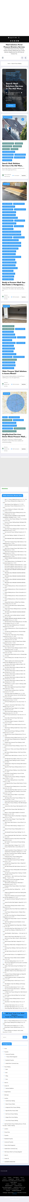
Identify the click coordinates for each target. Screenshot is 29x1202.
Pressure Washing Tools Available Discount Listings (14, 651)
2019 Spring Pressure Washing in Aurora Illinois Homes (15, 770)
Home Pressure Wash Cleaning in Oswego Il (13, 825)
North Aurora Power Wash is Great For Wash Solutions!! (15, 938)
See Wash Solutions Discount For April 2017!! (13, 951)
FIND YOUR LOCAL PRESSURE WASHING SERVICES (15, 569)
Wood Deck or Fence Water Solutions (12, 1001)
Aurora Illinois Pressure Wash (13, 72)
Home (5, 1048)
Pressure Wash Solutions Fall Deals (11, 801)
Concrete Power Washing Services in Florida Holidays (15, 631)
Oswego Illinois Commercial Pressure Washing (11, 256)
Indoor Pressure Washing (7, 228)
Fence (7, 1079)
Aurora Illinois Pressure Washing (9, 337)
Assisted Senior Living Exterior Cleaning (12, 851)
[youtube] (18, 41)
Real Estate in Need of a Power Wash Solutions (14, 970)
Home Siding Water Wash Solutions (11, 1008)
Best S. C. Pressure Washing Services (12, 499)
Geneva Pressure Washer (7, 226)
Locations (6, 1098)
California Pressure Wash (13, 75)
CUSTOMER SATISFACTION (9, 1161)
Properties (6, 1052)
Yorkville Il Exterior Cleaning (8, 273)
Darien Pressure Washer (7, 428)
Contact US (6, 1086)
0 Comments (16, 175)
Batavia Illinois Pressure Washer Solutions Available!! (15, 957)
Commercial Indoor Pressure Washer (10, 217)
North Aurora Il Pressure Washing (9, 359)
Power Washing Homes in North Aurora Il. (13, 980)
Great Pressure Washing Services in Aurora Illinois (14, 780)
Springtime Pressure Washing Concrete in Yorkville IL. (15, 760)
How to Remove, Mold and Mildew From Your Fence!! (15, 995)
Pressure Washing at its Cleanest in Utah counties (14, 509)
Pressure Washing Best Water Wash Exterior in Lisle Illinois (16, 835)
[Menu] (2, 57)
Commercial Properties (10, 1054)
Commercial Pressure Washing (8, 342)
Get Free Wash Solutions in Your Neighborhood (14, 954)
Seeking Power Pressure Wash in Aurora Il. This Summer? (16, 918)
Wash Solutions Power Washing (11, 504)
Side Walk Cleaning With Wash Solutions (12, 866)
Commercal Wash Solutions (10, 1005)
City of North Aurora (7, 340)
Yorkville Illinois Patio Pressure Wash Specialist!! (14, 806)
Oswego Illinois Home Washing (8, 259)
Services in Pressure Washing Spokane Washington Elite (15, 522)
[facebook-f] (10, 41)
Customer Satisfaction (10, 1088)
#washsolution (10, 71)
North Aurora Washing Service (9, 254)
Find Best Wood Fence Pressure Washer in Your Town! (15, 525)
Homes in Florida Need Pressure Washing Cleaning (14, 605)
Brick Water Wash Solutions (10, 1006)
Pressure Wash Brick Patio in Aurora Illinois (13, 846)
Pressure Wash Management (11, 1056)
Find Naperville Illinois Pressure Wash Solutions (14, 783)
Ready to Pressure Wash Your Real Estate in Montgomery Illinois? (13, 283)
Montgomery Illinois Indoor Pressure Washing (11, 245)
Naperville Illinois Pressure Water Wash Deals (13, 809)
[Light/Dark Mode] (25, 57)
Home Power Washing (12, 80)
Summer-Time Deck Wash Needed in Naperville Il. (14, 902)
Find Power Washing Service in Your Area (13, 701)
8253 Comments (15, 449)
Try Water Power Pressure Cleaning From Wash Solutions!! (16, 992)
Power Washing (7, 1066)
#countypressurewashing (8, 143)
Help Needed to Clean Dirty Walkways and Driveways (15, 983)
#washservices (10, 69)
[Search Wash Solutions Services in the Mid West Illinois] (14, 127)
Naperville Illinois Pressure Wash (12, 1110)
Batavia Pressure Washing (13, 74)
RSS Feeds (6, 1095)
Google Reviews (7, 1091)
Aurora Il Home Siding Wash (8, 326)
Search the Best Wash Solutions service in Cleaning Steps (16, 654)
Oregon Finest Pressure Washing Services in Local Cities (15, 608)
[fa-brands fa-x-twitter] (12, 41)
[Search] (22, 58)
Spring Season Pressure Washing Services (13, 506)
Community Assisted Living (8, 345)
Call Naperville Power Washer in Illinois (12, 758)
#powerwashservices (7, 146)
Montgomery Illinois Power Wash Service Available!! (15, 908)
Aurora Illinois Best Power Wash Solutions (13, 928)
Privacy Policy (7, 1132)
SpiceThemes (14, 1193)
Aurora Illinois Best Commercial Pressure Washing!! (14, 860)
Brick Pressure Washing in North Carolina (13, 564)
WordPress (15, 1192)
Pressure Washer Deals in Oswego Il (12, 845)
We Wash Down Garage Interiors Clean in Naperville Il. (15, 863)
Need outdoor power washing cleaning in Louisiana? (15, 615)
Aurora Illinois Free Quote (19, 203)
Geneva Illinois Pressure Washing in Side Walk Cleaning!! (16, 802)
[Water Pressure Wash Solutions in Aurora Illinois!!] (14, 313)
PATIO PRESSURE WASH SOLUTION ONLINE (13, 538)
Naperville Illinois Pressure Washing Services (13, 734)
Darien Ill (5, 417)
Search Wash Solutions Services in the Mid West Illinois (14, 86)
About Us (6, 1082)
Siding (7, 1076)
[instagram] (16, 41)
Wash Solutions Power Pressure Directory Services (14, 45)
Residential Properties (10, 1060)
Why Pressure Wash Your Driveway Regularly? (13, 1152)
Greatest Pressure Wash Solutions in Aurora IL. (14, 755)
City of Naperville (21, 337)
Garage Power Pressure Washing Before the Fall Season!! (16, 869)
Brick (6, 1072)
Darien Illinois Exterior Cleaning (9, 223)
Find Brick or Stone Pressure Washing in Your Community (16, 519)
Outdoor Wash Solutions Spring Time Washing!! (14, 966)
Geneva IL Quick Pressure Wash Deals (12, 936)
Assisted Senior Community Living (12, 1063)
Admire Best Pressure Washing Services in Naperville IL (15, 739)
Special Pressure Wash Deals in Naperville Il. (13, 941)
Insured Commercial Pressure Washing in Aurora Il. (14, 745)
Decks (7, 1069)
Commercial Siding (20, 342)
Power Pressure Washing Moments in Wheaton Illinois (15, 912)
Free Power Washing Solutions (10, 961)
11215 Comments (16, 384)
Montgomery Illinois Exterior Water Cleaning (11, 242)
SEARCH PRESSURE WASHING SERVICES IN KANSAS (15, 545)
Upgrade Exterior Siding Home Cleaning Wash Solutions (15, 763)
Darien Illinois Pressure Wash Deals (9, 425)
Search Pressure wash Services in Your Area (13, 714)
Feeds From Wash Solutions (14, 1017)
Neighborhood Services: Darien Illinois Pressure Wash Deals (13, 435)
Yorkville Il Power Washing (8, 276)
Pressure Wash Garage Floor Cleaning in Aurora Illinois (15, 791)
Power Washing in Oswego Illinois (9, 262)
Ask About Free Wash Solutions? (11, 987)
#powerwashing (19, 143)
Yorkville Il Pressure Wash (8, 279)
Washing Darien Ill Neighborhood (9, 431)
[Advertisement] (14, 20)
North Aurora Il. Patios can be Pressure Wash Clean (15, 749)
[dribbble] (14, 41)
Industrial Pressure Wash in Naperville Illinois (11, 231)
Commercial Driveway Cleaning (9, 212)
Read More (10, 105)
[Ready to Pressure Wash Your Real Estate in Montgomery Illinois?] (14, 191)
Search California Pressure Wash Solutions (13, 724)
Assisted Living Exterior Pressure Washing (13, 850)
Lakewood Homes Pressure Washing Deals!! (13, 829)
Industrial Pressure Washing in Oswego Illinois (11, 234)
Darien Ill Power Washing (13, 78)
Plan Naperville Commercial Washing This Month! (14, 899)
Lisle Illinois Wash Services (19, 237)
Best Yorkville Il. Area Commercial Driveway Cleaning (15, 842)
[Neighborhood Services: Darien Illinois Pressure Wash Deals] (14, 402)
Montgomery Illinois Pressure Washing (10, 248)
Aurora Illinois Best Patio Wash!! (11, 789)
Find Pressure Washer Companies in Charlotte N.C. (14, 721)
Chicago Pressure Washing (20, 209)
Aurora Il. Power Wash (7, 203)
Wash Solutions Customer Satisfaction (12, 969)
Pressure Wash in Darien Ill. (20, 428)
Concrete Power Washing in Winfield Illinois (13, 930)
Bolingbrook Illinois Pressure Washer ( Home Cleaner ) (15, 886)
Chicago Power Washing (13, 77)
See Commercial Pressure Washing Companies (14, 532)
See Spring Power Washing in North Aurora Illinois (14, 948)
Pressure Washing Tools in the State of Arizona (14, 657)
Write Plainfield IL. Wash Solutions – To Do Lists (14, 933)
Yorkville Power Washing (10, 1100)
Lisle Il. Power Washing (7, 237)
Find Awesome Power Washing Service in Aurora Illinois (15, 786)
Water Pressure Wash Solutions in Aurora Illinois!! (14, 372)
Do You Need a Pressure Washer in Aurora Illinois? (14, 794)
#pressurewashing (17, 146)
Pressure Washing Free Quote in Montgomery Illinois (15, 977)
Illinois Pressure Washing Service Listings (12, 501)
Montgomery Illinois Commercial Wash (10, 240)
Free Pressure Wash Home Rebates (11, 693)
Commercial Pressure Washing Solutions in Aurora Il (15, 998)
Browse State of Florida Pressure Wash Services (14, 718)
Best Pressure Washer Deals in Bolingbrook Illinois (14, 944)
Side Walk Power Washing (7, 270)
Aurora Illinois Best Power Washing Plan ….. (13, 889)
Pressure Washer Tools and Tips (13, 92)
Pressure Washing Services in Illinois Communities (14, 585)
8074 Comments (16, 297)
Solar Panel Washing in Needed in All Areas (13, 535)
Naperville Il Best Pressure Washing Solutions (13, 767)
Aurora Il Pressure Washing (8, 328)
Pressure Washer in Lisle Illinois (8, 265)
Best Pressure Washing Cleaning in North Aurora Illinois (15, 752)
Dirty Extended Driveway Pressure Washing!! (13, 832)
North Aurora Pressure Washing (9, 251)
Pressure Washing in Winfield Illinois (10, 268)
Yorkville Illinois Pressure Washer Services (13, 737)
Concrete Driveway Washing (8, 348)
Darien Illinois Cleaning (19, 220)
